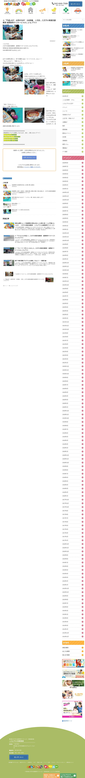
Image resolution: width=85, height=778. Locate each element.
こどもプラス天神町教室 (10, 134)
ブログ (34, 762)
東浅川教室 (65, 647)
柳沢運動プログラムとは (13, 762)
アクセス (53, 762)
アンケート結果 (47, 762)
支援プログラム (23, 762)
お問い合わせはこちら (29, 157)
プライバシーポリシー (60, 762)
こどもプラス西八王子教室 (11, 140)
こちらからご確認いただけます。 (32, 167)
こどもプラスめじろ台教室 (11, 138)
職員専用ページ (67, 721)
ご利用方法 (29, 762)
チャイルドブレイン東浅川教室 (12, 136)
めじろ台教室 (66, 651)
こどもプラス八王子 (7, 178)
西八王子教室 (66, 655)
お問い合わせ (76, 4)
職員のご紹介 (39, 762)
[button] (83, 20)
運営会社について (70, 762)
